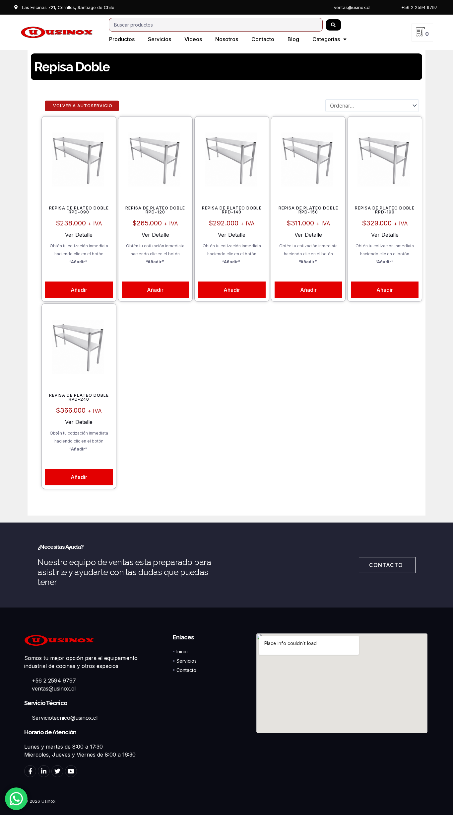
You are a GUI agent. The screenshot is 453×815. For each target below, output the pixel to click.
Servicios (159, 39)
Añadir (79, 289)
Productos (122, 39)
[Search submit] (333, 25)
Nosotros (226, 39)
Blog (293, 39)
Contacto (262, 39)
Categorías (326, 39)
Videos (193, 39)
